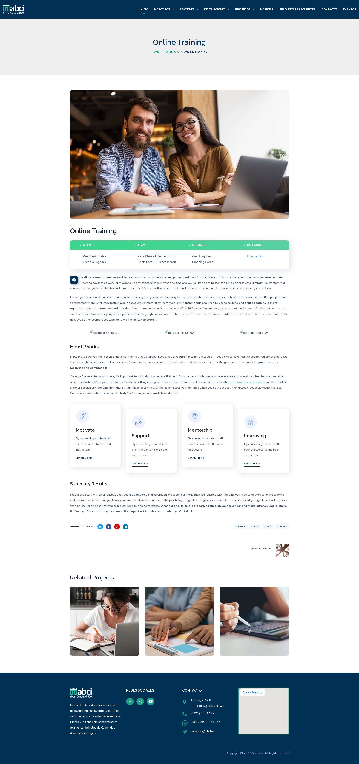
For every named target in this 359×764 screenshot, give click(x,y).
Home (155, 51)
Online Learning (254, 623)
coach (267, 526)
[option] (104, 333)
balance (241, 526)
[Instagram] (140, 701)
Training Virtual (179, 623)
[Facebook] (130, 701)
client (254, 526)
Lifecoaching (106, 636)
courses (282, 526)
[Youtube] (150, 701)
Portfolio (171, 51)
